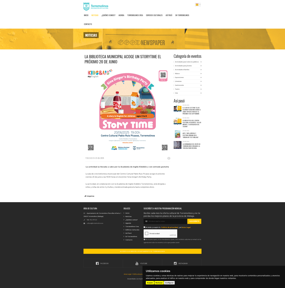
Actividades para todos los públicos (187, 62)
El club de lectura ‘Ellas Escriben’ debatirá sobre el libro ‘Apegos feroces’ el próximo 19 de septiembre (192, 110)
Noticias (95, 15)
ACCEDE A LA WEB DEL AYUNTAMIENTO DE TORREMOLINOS (142, 251)
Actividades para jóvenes (183, 66)
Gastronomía (179, 85)
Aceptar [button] (150, 283)
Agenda (121, 15)
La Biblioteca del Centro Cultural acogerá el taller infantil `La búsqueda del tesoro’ (192, 123)
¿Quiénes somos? (108, 15)
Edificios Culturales (154, 15)
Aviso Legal (186, 227)
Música (177, 73)
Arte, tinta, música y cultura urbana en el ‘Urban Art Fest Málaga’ (190, 135)
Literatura (178, 81)
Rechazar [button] (159, 283)
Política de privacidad (169, 227)
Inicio (86, 15)
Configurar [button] (169, 283)
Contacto (88, 24)
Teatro (177, 89)
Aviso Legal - (128, 274)
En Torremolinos (182, 15)
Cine (176, 93)
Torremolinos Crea (135, 15)
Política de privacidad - (140, 274)
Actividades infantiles (182, 69)
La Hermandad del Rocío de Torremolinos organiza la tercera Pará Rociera (191, 146)
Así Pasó (169, 15)
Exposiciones (179, 77)
